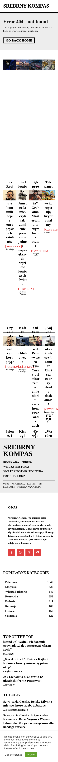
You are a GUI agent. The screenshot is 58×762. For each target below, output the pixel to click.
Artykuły (14, 366)
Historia (25, 289)
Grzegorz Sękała (35, 254)
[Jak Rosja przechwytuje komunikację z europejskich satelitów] (9, 65)
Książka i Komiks (12, 671)
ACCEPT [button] (31, 754)
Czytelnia (40, 251)
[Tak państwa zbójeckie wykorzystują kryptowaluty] (48, 65)
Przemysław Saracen (49, 413)
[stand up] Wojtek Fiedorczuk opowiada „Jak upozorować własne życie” (27, 645)
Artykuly (26, 366)
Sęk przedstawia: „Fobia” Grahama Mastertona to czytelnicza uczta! (35, 214)
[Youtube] (37, 552)
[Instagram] (20, 552)
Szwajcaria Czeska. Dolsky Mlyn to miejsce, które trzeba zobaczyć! (27, 703)
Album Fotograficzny (15, 710)
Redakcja (10, 249)
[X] (29, 552)
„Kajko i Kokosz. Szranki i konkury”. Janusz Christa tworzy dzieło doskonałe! (48, 366)
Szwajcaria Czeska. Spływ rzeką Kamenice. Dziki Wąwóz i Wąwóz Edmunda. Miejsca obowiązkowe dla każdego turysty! (28, 721)
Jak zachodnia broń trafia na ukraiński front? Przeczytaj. (23, 678)
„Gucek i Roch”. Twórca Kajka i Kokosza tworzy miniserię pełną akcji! (25, 663)
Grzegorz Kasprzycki (23, 370)
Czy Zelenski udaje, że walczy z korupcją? (9, 345)
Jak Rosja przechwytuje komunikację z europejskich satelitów (9, 211)
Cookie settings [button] (13, 754)
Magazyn (13, 246)
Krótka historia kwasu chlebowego (23, 345)
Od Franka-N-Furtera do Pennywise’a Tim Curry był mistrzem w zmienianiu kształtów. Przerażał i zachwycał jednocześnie (35, 387)
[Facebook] (11, 552)
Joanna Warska (22, 293)
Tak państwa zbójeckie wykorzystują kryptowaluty (48, 203)
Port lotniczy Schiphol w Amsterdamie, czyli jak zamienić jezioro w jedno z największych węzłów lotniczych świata (22, 233)
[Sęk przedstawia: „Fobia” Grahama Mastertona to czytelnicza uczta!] (35, 65)
